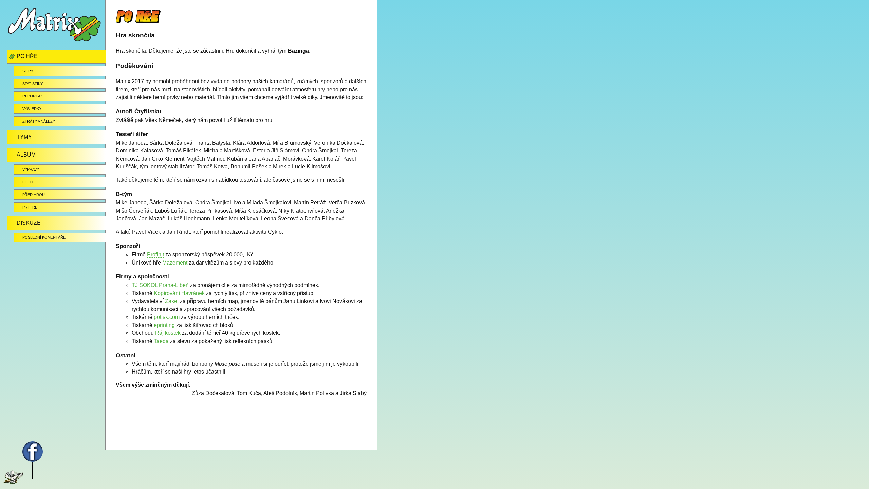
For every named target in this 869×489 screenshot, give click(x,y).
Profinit (155, 254)
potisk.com (167, 317)
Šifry (27, 71)
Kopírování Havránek (179, 293)
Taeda (161, 341)
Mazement (174, 263)
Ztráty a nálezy (38, 121)
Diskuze (29, 223)
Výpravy (30, 169)
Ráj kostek (168, 333)
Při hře (29, 207)
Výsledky (31, 109)
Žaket (172, 301)
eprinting (164, 325)
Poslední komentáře (44, 237)
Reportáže (33, 96)
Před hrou (33, 195)
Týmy (24, 137)
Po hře (27, 56)
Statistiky (32, 84)
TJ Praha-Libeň (160, 285)
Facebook (18, 447)
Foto (27, 182)
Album (26, 155)
